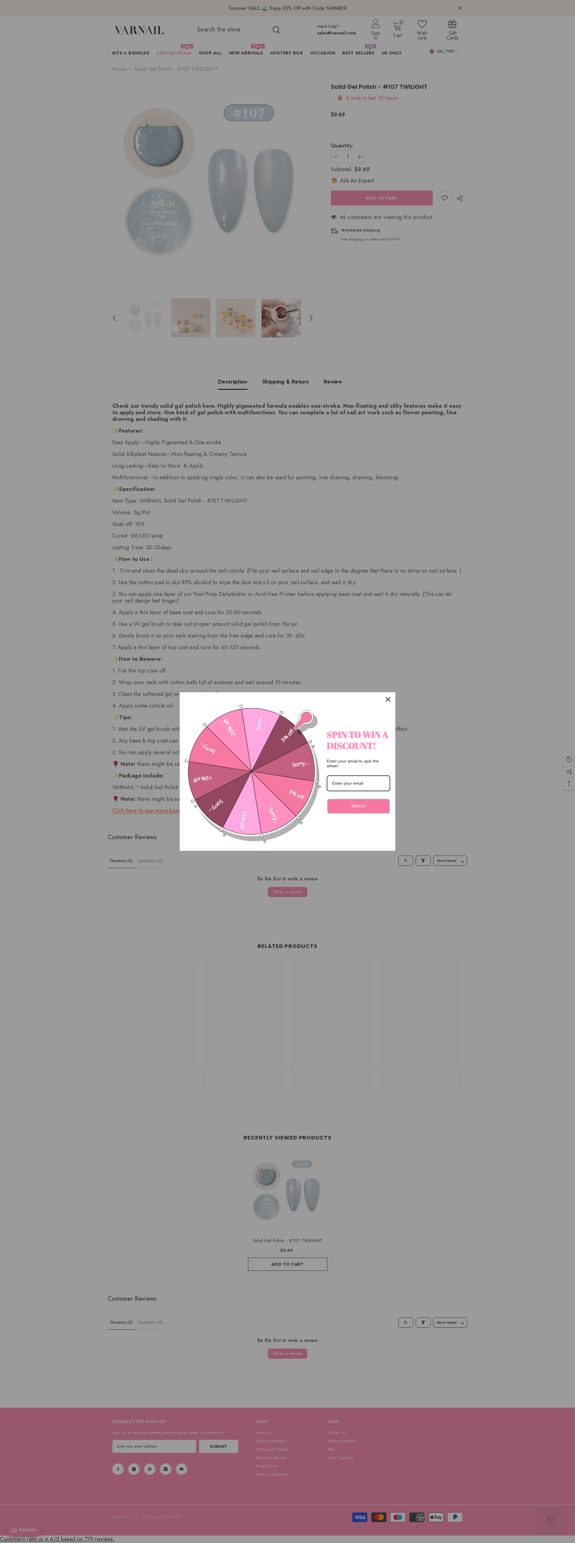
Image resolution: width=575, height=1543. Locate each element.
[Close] (388, 699)
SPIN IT (358, 806)
